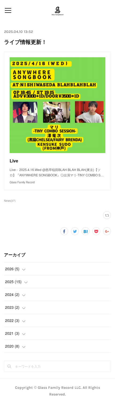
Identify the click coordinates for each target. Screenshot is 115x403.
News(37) (10, 201)
